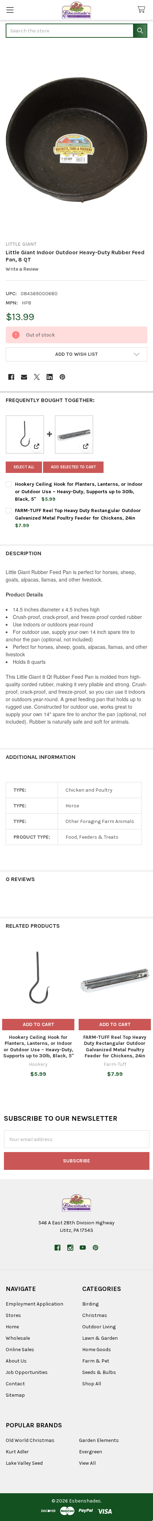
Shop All (91, 1384)
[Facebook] (11, 376)
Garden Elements (99, 1440)
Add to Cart (38, 1024)
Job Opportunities (27, 1372)
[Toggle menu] (10, 10)
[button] (76, 354)
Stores (13, 1315)
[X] (36, 376)
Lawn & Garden (100, 1338)
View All (87, 1463)
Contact (15, 1384)
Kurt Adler (17, 1452)
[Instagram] (70, 1247)
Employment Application (34, 1304)
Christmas (94, 1315)
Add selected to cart (73, 467)
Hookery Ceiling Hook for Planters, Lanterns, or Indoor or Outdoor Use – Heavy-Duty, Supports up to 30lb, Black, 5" (79, 491)
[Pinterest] (62, 376)
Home (12, 1327)
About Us (16, 1361)
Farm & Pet (95, 1361)
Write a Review (22, 269)
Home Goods (96, 1349)
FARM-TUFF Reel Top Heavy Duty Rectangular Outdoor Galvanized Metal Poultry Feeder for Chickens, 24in (114, 1046)
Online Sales (20, 1349)
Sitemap (15, 1395)
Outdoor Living (99, 1327)
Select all (24, 467)
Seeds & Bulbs (99, 1372)
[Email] (24, 376)
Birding (90, 1304)
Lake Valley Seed (24, 1463)
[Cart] (142, 9)
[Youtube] (82, 1247)
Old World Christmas (30, 1440)
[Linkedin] (49, 376)
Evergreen (90, 1452)
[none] (76, 140)
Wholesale (18, 1338)
